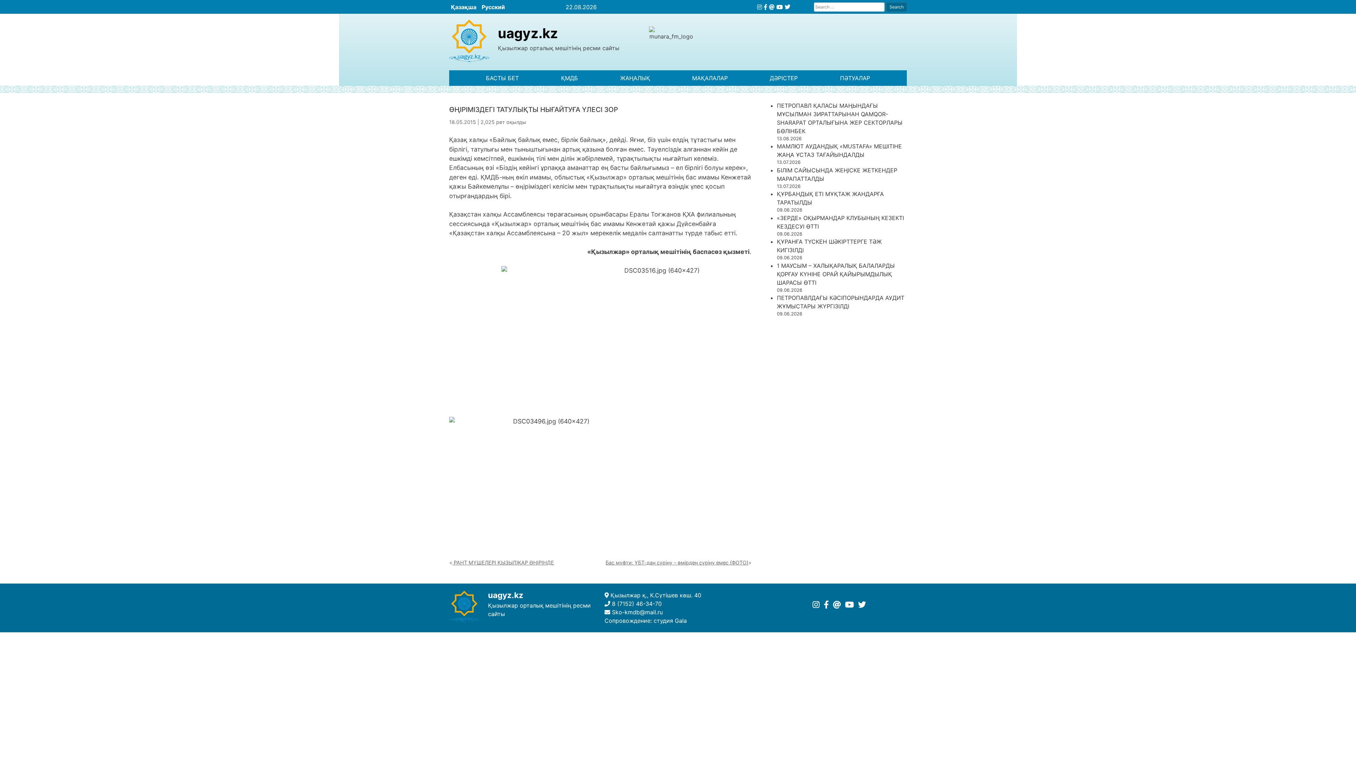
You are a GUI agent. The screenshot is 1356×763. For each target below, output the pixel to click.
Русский (493, 7)
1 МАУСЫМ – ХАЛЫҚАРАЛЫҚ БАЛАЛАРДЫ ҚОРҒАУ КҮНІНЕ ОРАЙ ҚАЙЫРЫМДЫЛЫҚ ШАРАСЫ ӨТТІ (836, 274)
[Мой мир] (772, 7)
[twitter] (787, 7)
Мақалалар (710, 78)
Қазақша (463, 7)
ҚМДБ (569, 78)
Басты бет (502, 78)
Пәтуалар (855, 78)
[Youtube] (780, 7)
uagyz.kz (528, 33)
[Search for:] (849, 7)
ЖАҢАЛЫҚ (635, 78)
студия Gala (670, 620)
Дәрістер (784, 78)
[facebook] (765, 7)
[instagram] (759, 7)
